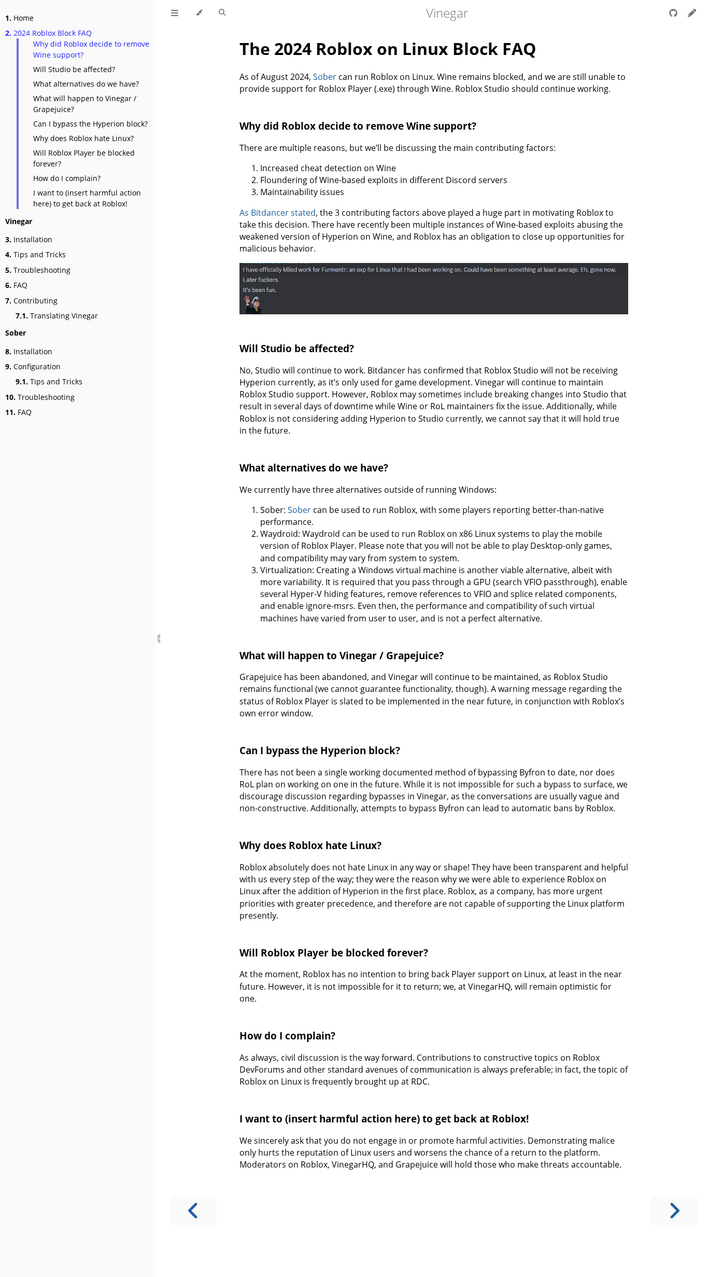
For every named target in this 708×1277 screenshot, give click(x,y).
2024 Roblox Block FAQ (48, 33)
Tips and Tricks (35, 254)
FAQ (16, 285)
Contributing (31, 301)
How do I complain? (67, 178)
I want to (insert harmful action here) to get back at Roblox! (87, 198)
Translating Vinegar (57, 316)
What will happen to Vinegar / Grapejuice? (84, 103)
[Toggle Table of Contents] (174, 13)
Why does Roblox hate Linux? (83, 138)
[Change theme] (198, 13)
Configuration (33, 366)
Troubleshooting (37, 270)
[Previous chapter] (193, 1211)
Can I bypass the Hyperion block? (90, 124)
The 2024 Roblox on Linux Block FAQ (387, 48)
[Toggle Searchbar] (222, 13)
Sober (324, 76)
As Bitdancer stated (277, 212)
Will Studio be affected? (74, 69)
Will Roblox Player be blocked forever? (84, 158)
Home (19, 18)
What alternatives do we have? (86, 84)
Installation (28, 239)
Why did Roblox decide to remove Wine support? (91, 49)
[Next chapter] (674, 1211)
